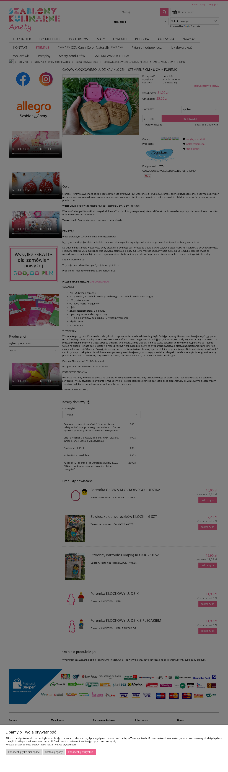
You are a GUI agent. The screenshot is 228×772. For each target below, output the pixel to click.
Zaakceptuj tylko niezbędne (24, 751)
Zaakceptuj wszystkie (80, 751)
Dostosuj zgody (54, 751)
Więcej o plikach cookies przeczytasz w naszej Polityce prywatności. (41, 744)
